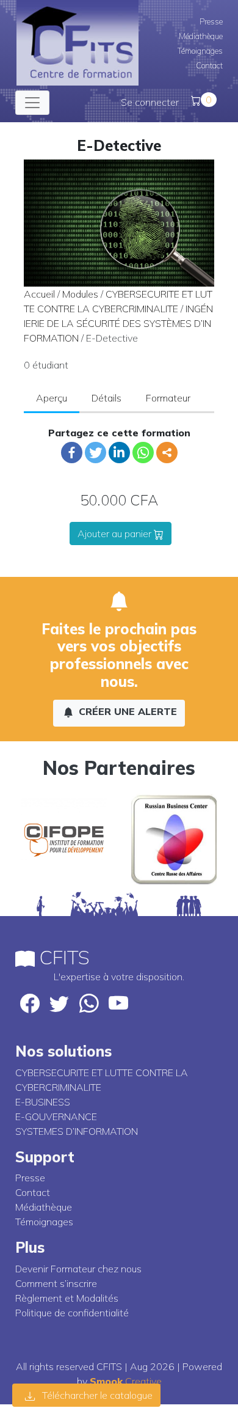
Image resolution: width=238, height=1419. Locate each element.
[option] (64, 840)
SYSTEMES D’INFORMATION (76, 1131)
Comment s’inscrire (56, 1283)
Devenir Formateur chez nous (78, 1269)
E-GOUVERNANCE (56, 1116)
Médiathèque (201, 36)
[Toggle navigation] (32, 102)
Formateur (168, 398)
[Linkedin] (119, 452)
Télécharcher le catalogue (96, 1395)
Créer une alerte (126, 711)
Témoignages (200, 51)
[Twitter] (95, 452)
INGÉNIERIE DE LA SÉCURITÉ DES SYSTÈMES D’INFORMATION (118, 323)
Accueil (39, 294)
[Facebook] (71, 452)
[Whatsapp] (143, 452)
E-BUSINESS (42, 1102)
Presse (211, 21)
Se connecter (150, 102)
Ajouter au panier (116, 533)
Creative (126, 1381)
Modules (80, 294)
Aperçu (51, 398)
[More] (167, 452)
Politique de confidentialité (72, 1313)
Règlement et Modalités (66, 1298)
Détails (106, 398)
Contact (209, 65)
